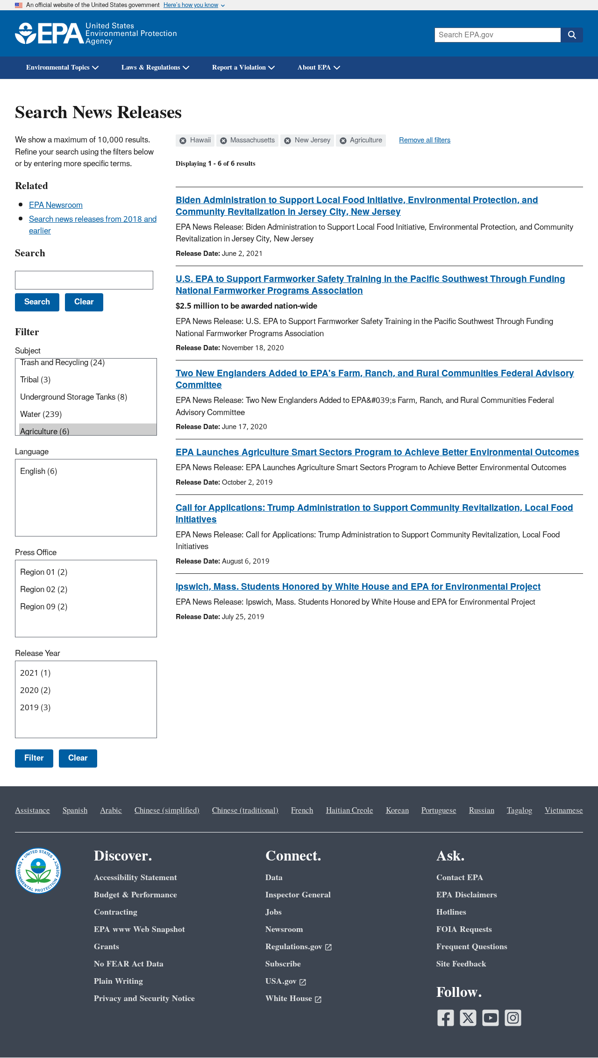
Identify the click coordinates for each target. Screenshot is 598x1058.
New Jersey (311, 140)
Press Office (36, 553)
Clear (78, 758)
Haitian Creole (349, 810)
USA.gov (281, 981)
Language (32, 452)
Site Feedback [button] (461, 964)
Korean (397, 810)
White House (288, 998)
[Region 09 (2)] (88, 607)
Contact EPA (460, 877)
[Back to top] (572, 1032)
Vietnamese (564, 810)
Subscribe (283, 964)
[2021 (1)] (88, 673)
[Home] (95, 33)
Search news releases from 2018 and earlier (93, 225)
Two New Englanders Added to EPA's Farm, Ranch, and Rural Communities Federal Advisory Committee (375, 379)
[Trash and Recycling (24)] (88, 363)
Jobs (273, 912)
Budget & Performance (135, 895)
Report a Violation (239, 67)
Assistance (32, 810)
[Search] (572, 35)
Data (274, 877)
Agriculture (365, 140)
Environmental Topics (58, 67)
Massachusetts (251, 140)
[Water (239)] (88, 414)
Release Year (37, 654)
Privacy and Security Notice (144, 998)
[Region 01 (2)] (88, 572)
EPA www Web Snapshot (139, 929)
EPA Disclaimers (466, 895)
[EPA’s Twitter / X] (468, 1018)
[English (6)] (88, 471)
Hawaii (199, 140)
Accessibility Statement (135, 877)
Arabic (111, 810)
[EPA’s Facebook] (445, 1018)
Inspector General (298, 895)
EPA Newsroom (56, 205)
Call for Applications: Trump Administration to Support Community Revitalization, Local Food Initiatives (374, 514)
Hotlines (451, 912)
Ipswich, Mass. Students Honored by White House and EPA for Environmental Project (358, 587)
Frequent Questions (471, 947)
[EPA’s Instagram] (513, 1018)
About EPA (314, 67)
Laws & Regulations (150, 67)
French (302, 810)
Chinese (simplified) (167, 810)
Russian (481, 810)
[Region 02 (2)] (88, 590)
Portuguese (438, 810)
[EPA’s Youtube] (490, 1018)
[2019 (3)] (88, 708)
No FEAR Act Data (129, 964)
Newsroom (284, 929)
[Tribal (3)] (88, 380)
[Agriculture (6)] (88, 432)
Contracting (115, 912)
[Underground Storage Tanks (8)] (88, 397)
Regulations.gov (293, 947)
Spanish (75, 810)
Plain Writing (118, 981)
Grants (106, 947)
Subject (28, 351)
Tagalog (519, 810)
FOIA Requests (464, 929)
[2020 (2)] (88, 690)
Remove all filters (424, 140)
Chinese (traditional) (245, 810)
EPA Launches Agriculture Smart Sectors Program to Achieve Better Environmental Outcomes (377, 452)
